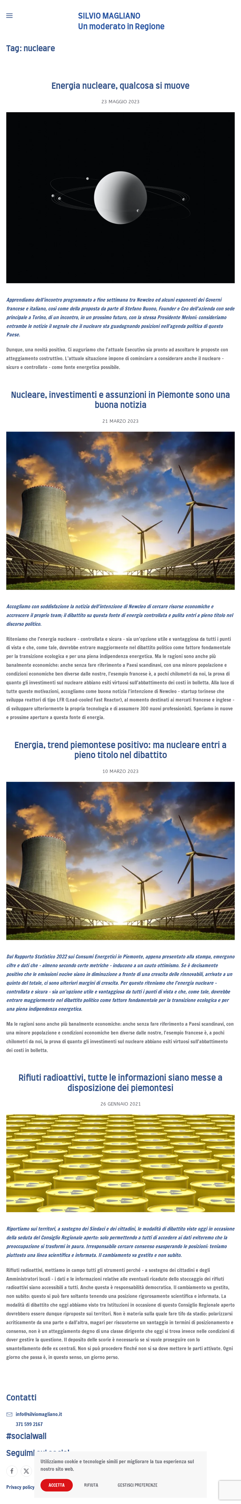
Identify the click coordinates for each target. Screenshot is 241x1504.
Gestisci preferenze (138, 1485)
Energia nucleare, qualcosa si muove (120, 86)
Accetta (57, 1485)
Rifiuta (91, 1485)
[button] (9, 15)
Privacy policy (20, 1487)
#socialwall (26, 1436)
